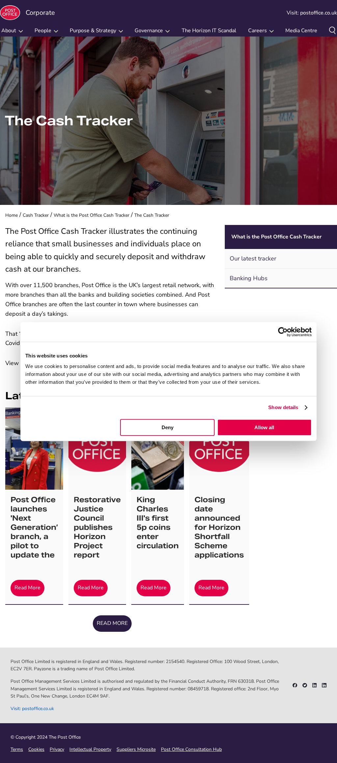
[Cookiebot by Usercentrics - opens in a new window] (283, 332)
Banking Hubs (249, 278)
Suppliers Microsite (136, 749)
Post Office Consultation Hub (191, 749)
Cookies (36, 749)
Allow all (264, 427)
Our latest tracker (253, 258)
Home (11, 215)
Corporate (40, 12)
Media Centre (301, 30)
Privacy (57, 749)
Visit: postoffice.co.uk (312, 12)
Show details (283, 407)
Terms (17, 749)
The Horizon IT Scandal (209, 30)
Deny (167, 427)
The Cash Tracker (151, 215)
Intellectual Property (90, 749)
